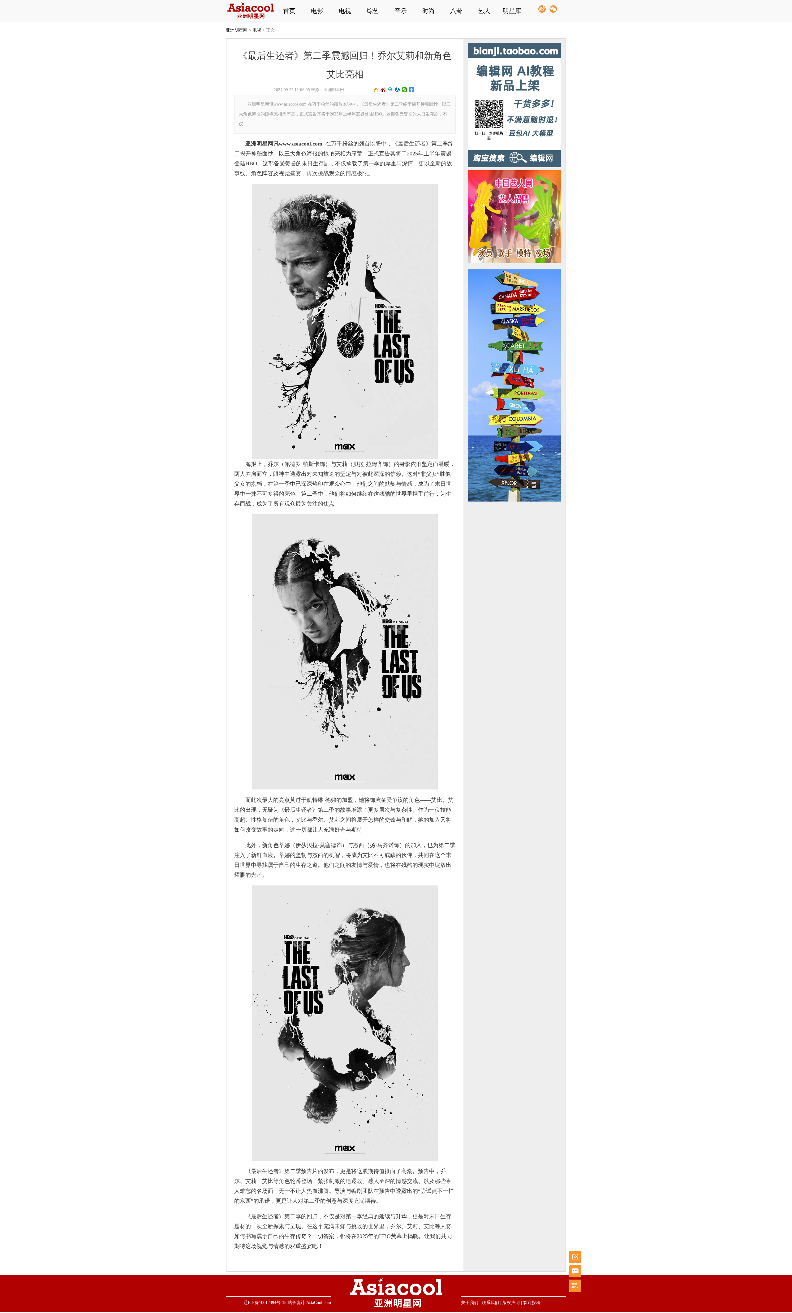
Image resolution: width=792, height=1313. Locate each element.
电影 (317, 10)
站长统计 (296, 1302)
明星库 (512, 10)
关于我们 (469, 1302)
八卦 (456, 10)
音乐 (400, 10)
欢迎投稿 (531, 1302)
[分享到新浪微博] (383, 89)
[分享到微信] (404, 89)
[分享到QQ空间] (376, 89)
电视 (345, 10)
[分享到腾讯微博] (390, 89)
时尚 (428, 10)
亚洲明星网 (237, 30)
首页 (289, 10)
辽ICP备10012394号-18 (264, 1302)
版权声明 (511, 1302)
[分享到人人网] (397, 89)
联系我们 (490, 1302)
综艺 (373, 10)
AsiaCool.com (318, 1302)
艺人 (484, 10)
